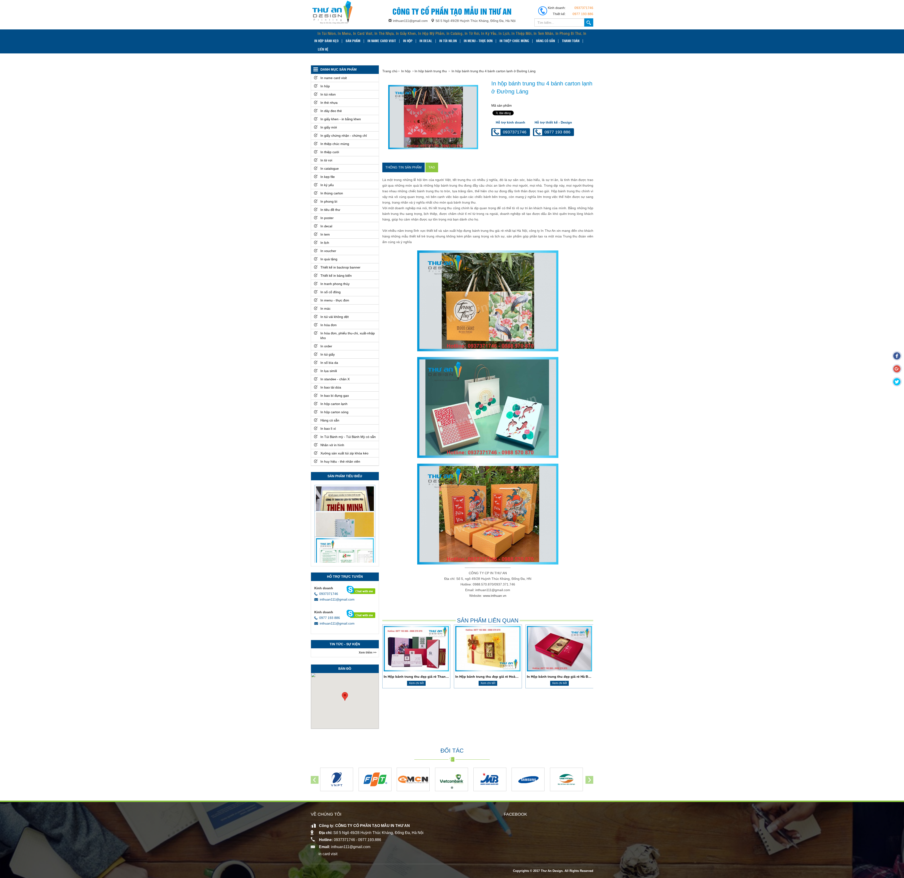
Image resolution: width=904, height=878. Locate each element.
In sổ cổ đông (330, 292)
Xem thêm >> (367, 652)
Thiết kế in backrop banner (340, 267)
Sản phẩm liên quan (487, 620)
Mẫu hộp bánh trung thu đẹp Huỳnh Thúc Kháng (423, 676)
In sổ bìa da (329, 363)
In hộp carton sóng (334, 412)
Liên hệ (323, 49)
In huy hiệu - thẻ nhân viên (340, 461)
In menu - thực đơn (478, 41)
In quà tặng (328, 259)
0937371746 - (346, 840)
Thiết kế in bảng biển (336, 275)
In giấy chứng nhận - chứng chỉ (343, 135)
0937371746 (583, 8)
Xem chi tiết (416, 683)
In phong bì (328, 201)
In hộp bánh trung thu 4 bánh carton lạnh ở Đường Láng (494, 71)
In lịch (324, 243)
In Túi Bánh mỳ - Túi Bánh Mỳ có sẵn (348, 437)
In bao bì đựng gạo (334, 395)
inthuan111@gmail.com (337, 599)
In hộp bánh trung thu (431, 71)
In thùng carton (331, 193)
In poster (327, 218)
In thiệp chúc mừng (514, 41)
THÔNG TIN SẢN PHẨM (403, 167)
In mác (325, 308)
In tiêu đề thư (330, 210)
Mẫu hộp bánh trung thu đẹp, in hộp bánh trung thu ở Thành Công (581, 676)
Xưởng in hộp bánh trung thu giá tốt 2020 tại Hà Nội (497, 676)
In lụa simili (328, 371)
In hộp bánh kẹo (326, 41)
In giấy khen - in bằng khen (340, 119)
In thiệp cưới (329, 152)
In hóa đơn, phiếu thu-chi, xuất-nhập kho (347, 335)
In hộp (407, 41)
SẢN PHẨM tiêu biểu (344, 476)
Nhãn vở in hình (332, 445)
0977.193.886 (369, 840)
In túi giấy (327, 354)
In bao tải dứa (330, 387)
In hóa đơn (328, 325)
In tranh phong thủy (335, 284)
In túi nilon (448, 41)
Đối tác (452, 750)
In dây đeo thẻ (331, 111)
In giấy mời (328, 127)
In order (326, 346)
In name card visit (381, 41)
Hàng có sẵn (545, 41)
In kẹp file (327, 177)
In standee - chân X (335, 379)
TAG (431, 167)
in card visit (328, 854)
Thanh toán (570, 41)
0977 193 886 (583, 14)
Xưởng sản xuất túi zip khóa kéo (344, 453)
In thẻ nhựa (329, 102)
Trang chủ (389, 71)
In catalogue (329, 168)
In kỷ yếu (327, 185)
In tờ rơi (326, 160)
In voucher (328, 251)
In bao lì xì (328, 428)
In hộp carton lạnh (333, 404)
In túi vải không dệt (334, 317)
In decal (426, 41)
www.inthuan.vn (494, 595)
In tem (325, 234)
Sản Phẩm (353, 41)
